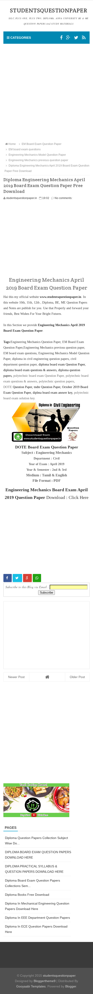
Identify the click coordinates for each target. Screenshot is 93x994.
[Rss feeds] (84, 37)
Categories (20, 37)
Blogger (70, 986)
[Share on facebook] (7, 578)
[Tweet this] (17, 578)
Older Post (77, 677)
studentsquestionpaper (59, 975)
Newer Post (16, 677)
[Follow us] (76, 37)
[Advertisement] (46, 92)
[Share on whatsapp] (37, 578)
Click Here (78, 497)
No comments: (63, 198)
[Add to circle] (68, 37)
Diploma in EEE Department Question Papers (37, 917)
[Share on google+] (27, 578)
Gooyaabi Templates (31, 986)
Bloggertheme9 (45, 981)
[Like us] (61, 37)
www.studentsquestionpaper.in (60, 297)
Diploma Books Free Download (27, 894)
